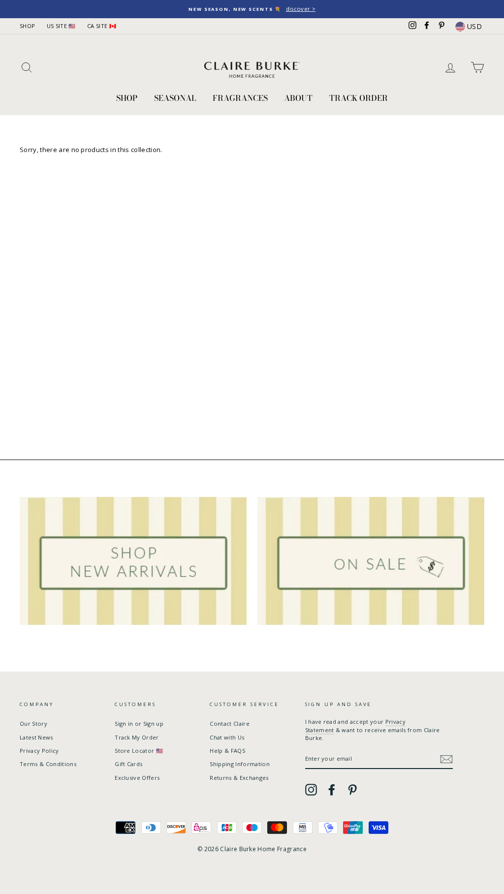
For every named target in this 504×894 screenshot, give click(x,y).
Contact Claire (230, 723)
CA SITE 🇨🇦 (101, 26)
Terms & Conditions (48, 764)
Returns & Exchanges (239, 777)
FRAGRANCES (240, 98)
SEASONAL (175, 98)
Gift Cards (128, 764)
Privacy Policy (39, 750)
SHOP (27, 26)
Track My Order (137, 737)
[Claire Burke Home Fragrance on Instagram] (311, 790)
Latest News (36, 737)
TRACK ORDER (358, 98)
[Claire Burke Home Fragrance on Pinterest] (352, 790)
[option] (252, 9)
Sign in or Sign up (139, 723)
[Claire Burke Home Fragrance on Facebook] (332, 790)
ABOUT (298, 98)
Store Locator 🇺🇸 (139, 750)
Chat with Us (227, 737)
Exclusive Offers (137, 777)
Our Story (33, 723)
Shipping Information (240, 764)
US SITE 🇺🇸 (61, 26)
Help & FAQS (227, 750)
